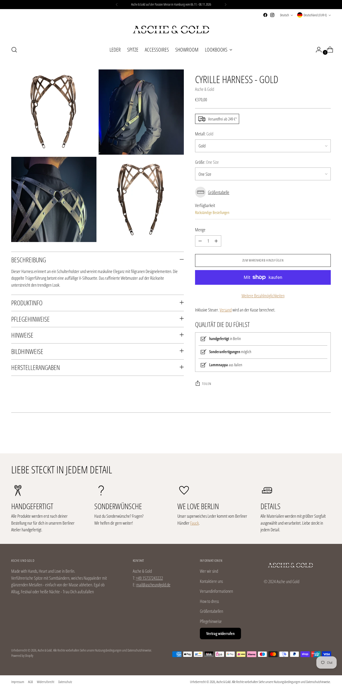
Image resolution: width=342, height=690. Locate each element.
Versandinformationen (216, 591)
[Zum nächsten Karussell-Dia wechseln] (326, 434)
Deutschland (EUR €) (315, 15)
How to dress (209, 601)
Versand (226, 310)
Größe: (207, 162)
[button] (263, 192)
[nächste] (225, 4)
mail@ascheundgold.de (153, 585)
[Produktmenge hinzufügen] (216, 241)
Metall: (204, 134)
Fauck (194, 523)
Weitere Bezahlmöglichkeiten (263, 296)
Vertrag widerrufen (220, 633)
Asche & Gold (204, 89)
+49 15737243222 (149, 578)
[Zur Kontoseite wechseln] (316, 49)
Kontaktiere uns (211, 581)
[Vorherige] (117, 4)
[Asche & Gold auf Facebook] (265, 15)
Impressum (17, 681)
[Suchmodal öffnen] (14, 49)
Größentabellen (211, 611)
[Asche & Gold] (171, 30)
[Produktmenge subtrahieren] (200, 241)
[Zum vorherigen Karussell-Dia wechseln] (313, 435)
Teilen (206, 383)
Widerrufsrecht (45, 681)
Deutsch (284, 15)
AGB (30, 681)
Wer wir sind (209, 571)
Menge (200, 230)
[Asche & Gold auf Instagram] (272, 15)
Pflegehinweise (211, 621)
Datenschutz (65, 681)
